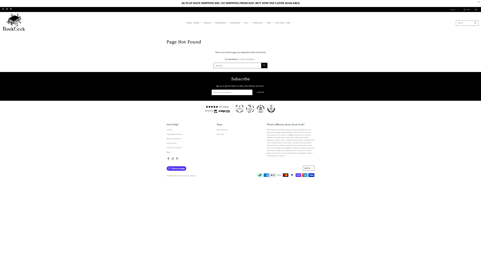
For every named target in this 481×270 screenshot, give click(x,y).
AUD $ (452, 10)
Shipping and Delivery (174, 134)
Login (468, 9)
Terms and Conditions (174, 147)
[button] (198, 23)
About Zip (220, 134)
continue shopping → (247, 59)
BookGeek (176, 176)
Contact (169, 130)
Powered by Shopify (188, 176)
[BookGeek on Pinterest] (11, 9)
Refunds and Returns (174, 139)
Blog (168, 152)
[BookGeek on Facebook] (3, 9)
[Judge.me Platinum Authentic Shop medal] (240, 109)
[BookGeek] (14, 23)
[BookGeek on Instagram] (7, 9)
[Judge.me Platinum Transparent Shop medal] (250, 109)
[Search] (475, 23)
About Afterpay (222, 130)
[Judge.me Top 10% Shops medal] (271, 109)
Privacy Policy (172, 143)
